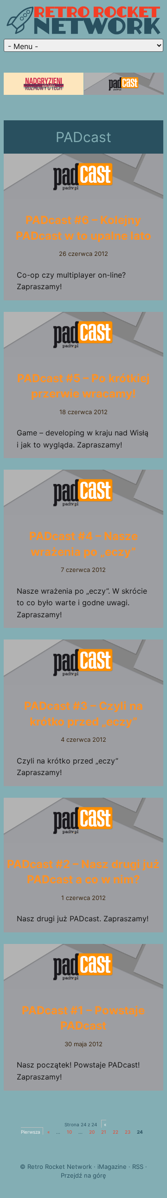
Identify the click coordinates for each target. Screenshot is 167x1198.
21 (103, 1132)
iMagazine (112, 1166)
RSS (137, 1166)
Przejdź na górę (83, 1175)
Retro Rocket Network (59, 1166)
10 (69, 1132)
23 (127, 1132)
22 (115, 1132)
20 (92, 1132)
